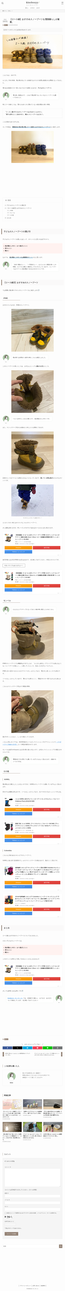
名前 (7, 1193)
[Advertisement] (32, 180)
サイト (6, 1206)
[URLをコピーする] (57, 1047)
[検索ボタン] (2, 3)
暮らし (6, 25)
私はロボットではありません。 (14, 1228)
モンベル (12, 212)
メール (7, 1200)
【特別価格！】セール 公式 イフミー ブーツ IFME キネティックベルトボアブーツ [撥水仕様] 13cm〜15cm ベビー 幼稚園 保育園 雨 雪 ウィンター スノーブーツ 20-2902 (37, 537)
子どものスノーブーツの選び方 (16, 205)
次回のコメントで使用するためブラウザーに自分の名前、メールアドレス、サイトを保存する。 (31, 1213)
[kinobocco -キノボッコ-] (32, 2)
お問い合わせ (35, 1285)
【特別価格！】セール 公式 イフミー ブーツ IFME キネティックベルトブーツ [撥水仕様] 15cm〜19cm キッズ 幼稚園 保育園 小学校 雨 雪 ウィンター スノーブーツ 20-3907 (37, 575)
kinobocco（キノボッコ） (15, 998)
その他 (12, 215)
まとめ (9, 218)
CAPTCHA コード (9, 1221)
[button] (7, 1047)
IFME (11, 210)
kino (11, 1083)
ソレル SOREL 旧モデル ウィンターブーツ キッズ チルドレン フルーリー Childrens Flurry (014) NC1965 (37, 800)
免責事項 (43, 1285)
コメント (8, 1167)
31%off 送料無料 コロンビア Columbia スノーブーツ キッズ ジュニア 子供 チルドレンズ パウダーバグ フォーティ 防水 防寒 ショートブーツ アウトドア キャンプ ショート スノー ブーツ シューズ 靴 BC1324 (37, 899)
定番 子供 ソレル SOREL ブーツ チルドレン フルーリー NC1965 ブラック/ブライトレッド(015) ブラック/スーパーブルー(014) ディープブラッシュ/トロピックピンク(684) (37, 826)
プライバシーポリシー (25, 1285)
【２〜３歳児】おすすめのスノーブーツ (19, 208)
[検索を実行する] (60, 1246)
